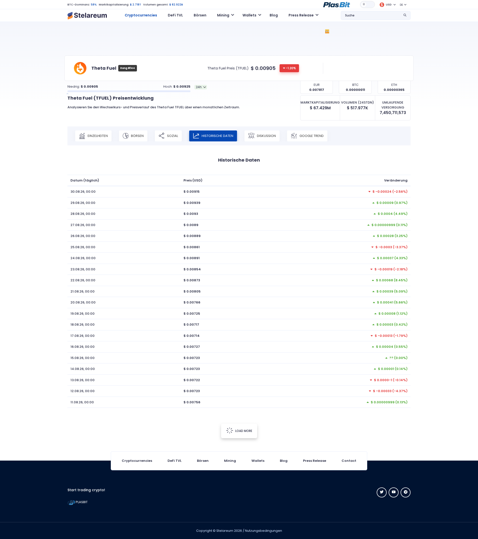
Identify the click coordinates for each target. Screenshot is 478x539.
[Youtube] (394, 492)
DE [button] (401, 5)
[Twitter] (382, 492)
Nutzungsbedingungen (263, 530)
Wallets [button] (249, 15)
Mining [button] (223, 15)
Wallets (257, 460)
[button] (336, 4)
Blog (274, 15)
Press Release (314, 460)
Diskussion (266, 135)
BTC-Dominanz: (78, 4)
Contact (349, 460)
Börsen (200, 15)
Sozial (172, 135)
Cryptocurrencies (141, 15)
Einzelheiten (97, 135)
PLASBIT (81, 502)
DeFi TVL (175, 15)
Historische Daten (217, 135)
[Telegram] (406, 492)
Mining (230, 460)
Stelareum (224, 530)
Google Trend (311, 135)
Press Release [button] (301, 15)
